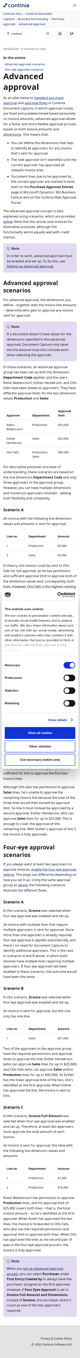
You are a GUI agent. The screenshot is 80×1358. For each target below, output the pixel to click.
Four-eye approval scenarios (24, 69)
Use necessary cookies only (40, 759)
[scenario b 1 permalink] (26, 988)
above (22, 885)
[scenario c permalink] (25, 1107)
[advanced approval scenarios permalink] (33, 290)
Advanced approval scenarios (25, 64)
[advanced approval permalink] (41, 86)
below (8, 221)
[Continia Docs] (16, 5)
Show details (57, 720)
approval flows (36, 103)
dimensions (12, 134)
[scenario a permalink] (26, 509)
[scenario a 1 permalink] (26, 902)
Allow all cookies (40, 733)
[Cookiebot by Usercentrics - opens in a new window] (57, 594)
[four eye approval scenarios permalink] (33, 854)
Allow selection (40, 746)
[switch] (69, 678)
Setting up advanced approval (30, 266)
